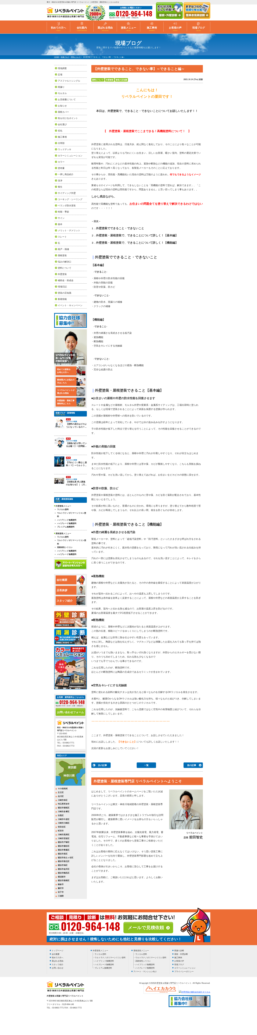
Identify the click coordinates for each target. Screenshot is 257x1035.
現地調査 (62, 68)
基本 (60, 224)
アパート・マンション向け (145, 971)
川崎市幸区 (63, 800)
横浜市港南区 (63, 880)
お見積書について (67, 99)
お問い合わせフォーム (70, 712)
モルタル (62, 93)
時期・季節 (63, 211)
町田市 (61, 831)
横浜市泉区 (63, 854)
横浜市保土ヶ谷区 (65, 857)
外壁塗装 (109, 80)
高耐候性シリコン (65, 547)
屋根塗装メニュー (141, 950)
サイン (61, 218)
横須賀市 (62, 877)
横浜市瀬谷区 (63, 846)
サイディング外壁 (67, 193)
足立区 (61, 792)
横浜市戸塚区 (63, 842)
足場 (60, 74)
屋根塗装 (62, 255)
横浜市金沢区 (63, 869)
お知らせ (62, 105)
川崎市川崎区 (63, 823)
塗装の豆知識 (121, 80)
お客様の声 (175, 28)
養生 (60, 187)
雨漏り (61, 87)
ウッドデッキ (64, 149)
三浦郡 (61, 896)
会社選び (62, 124)
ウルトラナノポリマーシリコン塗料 (71, 515)
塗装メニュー (128, 28)
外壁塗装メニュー (100, 950)
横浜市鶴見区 (63, 873)
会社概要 (62, 579)
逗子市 (61, 892)
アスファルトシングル (69, 80)
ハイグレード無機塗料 (66, 523)
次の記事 (102, 765)
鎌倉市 (61, 884)
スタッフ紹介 (65, 600)
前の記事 (191, 765)
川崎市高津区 (63, 834)
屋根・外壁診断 (181, 954)
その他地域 (63, 788)
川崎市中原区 (63, 819)
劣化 (60, 130)
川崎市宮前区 (63, 838)
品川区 (61, 796)
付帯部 (61, 143)
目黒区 (61, 815)
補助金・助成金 (65, 280)
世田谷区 (62, 827)
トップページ (57, 950)
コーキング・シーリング (70, 199)
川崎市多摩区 (63, 811)
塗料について (98, 80)
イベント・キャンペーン (70, 305)
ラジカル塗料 (63, 509)
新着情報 (62, 299)
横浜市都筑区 (63, 808)
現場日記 (62, 286)
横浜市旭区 (63, 865)
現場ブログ (198, 28)
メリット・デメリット (69, 230)
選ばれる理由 (105, 28)
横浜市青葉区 (63, 850)
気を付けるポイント (68, 118)
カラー (61, 162)
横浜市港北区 (63, 861)
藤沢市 (61, 888)
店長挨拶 (62, 590)
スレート (62, 236)
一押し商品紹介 (65, 174)
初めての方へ (58, 28)
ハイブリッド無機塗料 (66, 520)
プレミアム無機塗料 (66, 527)
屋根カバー (63, 112)
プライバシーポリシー (184, 971)
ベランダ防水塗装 (67, 205)
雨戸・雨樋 (63, 249)
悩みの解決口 (64, 261)
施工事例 (152, 28)
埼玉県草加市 (63, 804)
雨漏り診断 (179, 950)
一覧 (146, 765)
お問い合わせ (57, 968)
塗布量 (61, 168)
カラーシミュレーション (70, 155)
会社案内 (82, 28)
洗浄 (60, 180)
